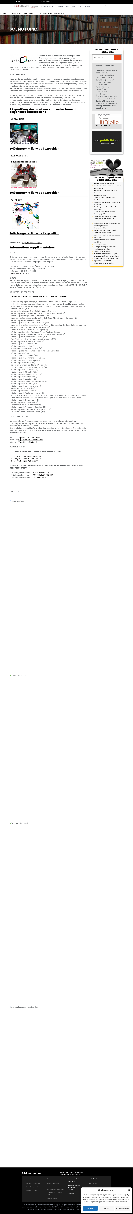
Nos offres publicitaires (33, 1187)
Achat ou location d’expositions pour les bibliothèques (30, 13)
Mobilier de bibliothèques (102, 233)
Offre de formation (100, 244)
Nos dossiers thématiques (55, 1189)
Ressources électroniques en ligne (105, 254)
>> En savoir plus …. (104, 125)
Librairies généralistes (101, 226)
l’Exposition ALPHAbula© (27, 442)
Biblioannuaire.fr (32, 1173)
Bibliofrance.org (52, 1205)
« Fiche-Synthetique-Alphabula (23, 461)
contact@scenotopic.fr (19, 273)
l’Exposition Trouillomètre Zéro (30, 440)
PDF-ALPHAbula (39, 477)
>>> (37, 292)
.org (56, 1198)
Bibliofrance (51, 1198)
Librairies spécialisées (101, 228)
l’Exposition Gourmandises (29, 437)
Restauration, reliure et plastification (106, 258)
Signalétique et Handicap (102, 261)
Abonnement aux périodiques (104, 183)
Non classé (97, 237)
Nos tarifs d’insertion (33, 1184)
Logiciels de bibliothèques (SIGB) (105, 230)
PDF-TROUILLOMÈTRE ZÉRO (43, 475)
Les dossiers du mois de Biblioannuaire (107, 223)
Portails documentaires (102, 249)
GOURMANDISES (17, 119)
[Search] (117, 57)
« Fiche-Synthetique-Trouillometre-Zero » (27, 458)
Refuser (106, 1208)
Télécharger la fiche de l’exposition (34, 149)
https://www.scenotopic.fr (32, 243)
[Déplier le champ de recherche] (105, 7)
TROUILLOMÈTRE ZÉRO (19, 156)
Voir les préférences (122, 1208)
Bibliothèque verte (100, 195)
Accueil (3, 13)
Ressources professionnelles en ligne (106, 256)
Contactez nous (31, 1190)
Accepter (90, 1208)
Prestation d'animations (102, 251)
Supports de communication (104, 263)
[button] (129, 1190)
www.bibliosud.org (36, 1207)
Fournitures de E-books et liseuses (105, 216)
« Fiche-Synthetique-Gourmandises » (25, 456)
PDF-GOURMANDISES (41, 472)
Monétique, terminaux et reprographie (107, 235)
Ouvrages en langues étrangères (105, 247)
